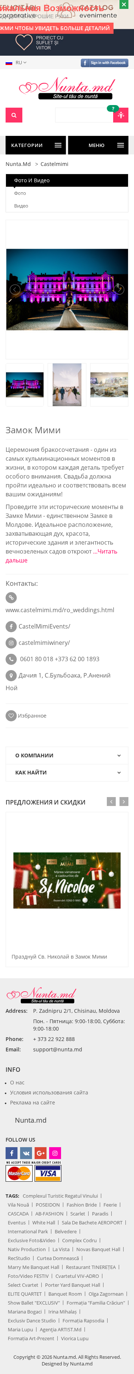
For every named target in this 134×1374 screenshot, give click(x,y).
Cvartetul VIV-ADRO (77, 1276)
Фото (20, 193)
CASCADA (18, 1213)
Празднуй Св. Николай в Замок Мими (59, 956)
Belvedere (66, 1231)
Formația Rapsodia (83, 1320)
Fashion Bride (82, 1204)
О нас (17, 1082)
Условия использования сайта (49, 1092)
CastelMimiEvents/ (44, 626)
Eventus (17, 1222)
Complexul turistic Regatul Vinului (60, 1195)
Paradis (100, 1213)
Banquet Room (65, 1293)
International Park (28, 1231)
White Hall (43, 1222)
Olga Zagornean (106, 1293)
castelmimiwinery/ (44, 643)
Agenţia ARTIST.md (61, 1329)
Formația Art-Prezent (31, 1338)
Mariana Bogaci (25, 1311)
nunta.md (18, 163)
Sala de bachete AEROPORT (92, 1222)
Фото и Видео (32, 180)
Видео (21, 205)
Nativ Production (27, 1249)
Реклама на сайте (32, 1102)
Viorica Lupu (75, 1338)
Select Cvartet (23, 1285)
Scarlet (77, 1213)
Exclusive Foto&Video (31, 1240)
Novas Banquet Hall (98, 1249)
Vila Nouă (18, 1204)
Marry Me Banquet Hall (33, 1267)
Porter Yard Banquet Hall (72, 1285)
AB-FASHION (49, 1213)
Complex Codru (79, 1240)
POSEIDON (48, 1204)
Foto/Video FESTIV (28, 1276)
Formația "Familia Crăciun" (96, 1302)
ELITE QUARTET (25, 1293)
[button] (17, 62)
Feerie (110, 1204)
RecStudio (19, 1258)
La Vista (61, 1249)
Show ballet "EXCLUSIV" (34, 1302)
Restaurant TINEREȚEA (91, 1267)
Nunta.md (31, 1120)
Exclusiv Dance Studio (32, 1320)
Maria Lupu (20, 1329)
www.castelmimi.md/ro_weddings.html (60, 610)
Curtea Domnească (58, 1258)
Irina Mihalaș (62, 1311)
